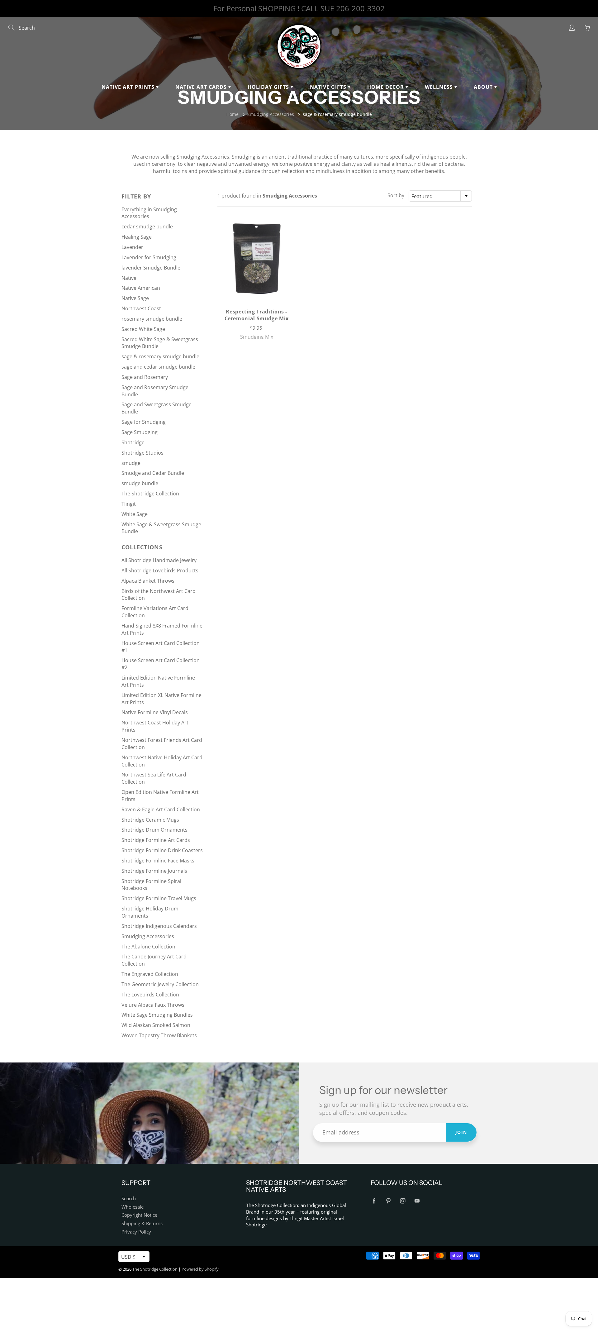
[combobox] (440, 196)
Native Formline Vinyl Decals (154, 712)
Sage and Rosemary (144, 377)
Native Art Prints (129, 87)
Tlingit (128, 503)
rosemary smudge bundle (151, 318)
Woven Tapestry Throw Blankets (159, 1035)
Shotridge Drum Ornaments (154, 829)
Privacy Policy (136, 1232)
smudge (130, 463)
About (484, 87)
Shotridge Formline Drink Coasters (162, 850)
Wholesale (132, 1207)
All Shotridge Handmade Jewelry (159, 560)
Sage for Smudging (143, 421)
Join (461, 1132)
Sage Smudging (139, 432)
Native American (140, 287)
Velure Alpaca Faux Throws (152, 1004)
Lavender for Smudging (148, 257)
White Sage (134, 514)
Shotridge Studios (142, 452)
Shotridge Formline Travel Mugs (158, 898)
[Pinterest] (388, 1201)
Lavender (132, 247)
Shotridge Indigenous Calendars (159, 926)
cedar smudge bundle (147, 226)
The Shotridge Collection (150, 493)
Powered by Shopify (200, 1269)
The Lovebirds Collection (150, 994)
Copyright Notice (139, 1215)
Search (128, 1198)
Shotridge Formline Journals (154, 870)
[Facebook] (373, 1201)
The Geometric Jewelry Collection (160, 984)
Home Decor (386, 87)
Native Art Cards (201, 87)
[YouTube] (416, 1201)
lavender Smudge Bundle (150, 267)
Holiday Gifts (269, 87)
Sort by (395, 195)
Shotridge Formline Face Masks (157, 860)
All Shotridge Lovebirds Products (159, 570)
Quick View (256, 258)
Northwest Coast (141, 308)
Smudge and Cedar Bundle (152, 473)
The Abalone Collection (148, 946)
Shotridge (133, 442)
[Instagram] (402, 1201)
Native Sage (135, 298)
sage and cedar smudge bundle (158, 366)
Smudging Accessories (270, 114)
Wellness (439, 87)
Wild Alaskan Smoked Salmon (155, 1025)
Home (232, 114)
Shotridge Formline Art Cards (155, 840)
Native (128, 278)
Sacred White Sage (143, 329)
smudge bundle (139, 483)
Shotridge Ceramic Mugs (150, 819)
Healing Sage (136, 236)
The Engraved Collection (149, 974)
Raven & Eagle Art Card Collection (160, 809)
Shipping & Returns (142, 1223)
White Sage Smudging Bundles (157, 1014)
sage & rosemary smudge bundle (160, 356)
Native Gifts (329, 87)
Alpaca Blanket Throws (147, 580)
